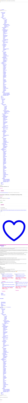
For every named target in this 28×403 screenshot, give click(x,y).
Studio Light (4, 86)
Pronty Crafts (4, 168)
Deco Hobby (4, 68)
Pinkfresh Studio (5, 167)
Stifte (3, 50)
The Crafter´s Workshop (5, 88)
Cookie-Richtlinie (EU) (3, 305)
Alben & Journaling (4, 104)
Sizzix (3, 171)
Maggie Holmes (4, 75)
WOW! (3, 91)
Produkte (2, 17)
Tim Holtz (4, 175)
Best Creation (4, 65)
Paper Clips (4, 123)
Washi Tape (4, 126)
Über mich (2, 182)
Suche (0, 10)
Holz (3, 34)
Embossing (4, 45)
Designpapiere (4, 138)
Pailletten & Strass (5, 122)
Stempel (4, 145)
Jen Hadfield (4, 160)
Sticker (4, 38)
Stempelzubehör (5, 61)
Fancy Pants (4, 71)
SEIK (3, 83)
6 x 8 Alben (5, 21)
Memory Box (4, 76)
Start (0, 192)
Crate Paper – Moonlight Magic (6, 179)
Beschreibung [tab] (2, 246)
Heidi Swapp (4, 73)
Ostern (3, 100)
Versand (9, 198)
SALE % (3, 16)
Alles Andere (4, 56)
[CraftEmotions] (3, 215)
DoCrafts (4, 69)
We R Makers (4, 90)
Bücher (4, 28)
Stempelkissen (4, 49)
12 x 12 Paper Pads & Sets (6, 142)
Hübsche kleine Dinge (5, 35)
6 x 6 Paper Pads (5, 54)
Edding (4, 157)
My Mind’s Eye (4, 163)
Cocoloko (4, 152)
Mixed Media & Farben (4, 131)
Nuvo (3, 164)
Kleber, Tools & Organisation (5, 127)
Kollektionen (3, 178)
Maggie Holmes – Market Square (6, 94)
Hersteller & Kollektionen (3, 149)
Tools (3, 43)
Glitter (4, 134)
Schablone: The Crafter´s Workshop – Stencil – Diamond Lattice (21, 285)
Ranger (4, 82)
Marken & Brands (6, 192)
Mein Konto (2, 293)
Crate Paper (4, 67)
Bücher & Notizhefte (4, 27)
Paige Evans (4, 79)
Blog (1, 183)
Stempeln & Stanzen (4, 57)
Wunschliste (2, 97)
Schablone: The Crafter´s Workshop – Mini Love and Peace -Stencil (8, 286)
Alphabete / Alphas (5, 30)
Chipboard (4, 32)
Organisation (4, 130)
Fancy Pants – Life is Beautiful (6, 93)
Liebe (2, 101)
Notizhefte (4, 115)
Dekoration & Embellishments (5, 116)
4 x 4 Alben (5, 20)
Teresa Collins (4, 87)
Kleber (4, 41)
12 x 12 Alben (5, 19)
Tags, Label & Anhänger (5, 39)
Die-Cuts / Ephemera (5, 119)
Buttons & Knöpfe (5, 31)
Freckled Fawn (4, 72)
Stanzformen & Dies (5, 58)
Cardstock (4, 53)
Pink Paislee (4, 80)
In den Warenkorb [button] (3, 281)
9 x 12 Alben (5, 108)
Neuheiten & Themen (3, 12)
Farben (4, 47)
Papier (2, 137)
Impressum (2, 304)
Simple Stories (4, 84)
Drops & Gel (4, 46)
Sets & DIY (3, 15)
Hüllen (5, 23)
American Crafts (5, 64)
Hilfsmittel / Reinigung (5, 42)
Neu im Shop (3, 13)
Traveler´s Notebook (6, 26)
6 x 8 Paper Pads (5, 141)
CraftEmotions (4, 153)
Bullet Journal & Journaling (6, 24)
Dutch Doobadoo (5, 156)
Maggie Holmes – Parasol (5, 95)
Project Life (5, 112)
